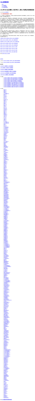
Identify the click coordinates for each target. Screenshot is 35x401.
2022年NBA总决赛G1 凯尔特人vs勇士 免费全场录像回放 (11, 60)
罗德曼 (5, 145)
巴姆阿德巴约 (6, 326)
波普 (5, 327)
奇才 (5, 89)
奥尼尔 (5, 137)
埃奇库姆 (5, 395)
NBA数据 (6, 150)
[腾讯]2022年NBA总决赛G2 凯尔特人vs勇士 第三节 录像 (8, 50)
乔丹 (5, 125)
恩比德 (5, 259)
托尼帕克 (5, 158)
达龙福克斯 (6, 335)
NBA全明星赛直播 (7, 281)
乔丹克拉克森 (6, 306)
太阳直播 (6, 217)
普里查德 (5, 379)
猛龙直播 (5, 222)
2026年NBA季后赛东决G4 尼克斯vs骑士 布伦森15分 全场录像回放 (14, 85)
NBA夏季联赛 (6, 127)
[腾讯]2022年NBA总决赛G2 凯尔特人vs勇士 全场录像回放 (9, 43)
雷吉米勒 (5, 142)
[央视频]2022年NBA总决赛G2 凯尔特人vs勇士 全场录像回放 (9, 38)
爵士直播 (5, 225)
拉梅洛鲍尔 (6, 388)
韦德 (5, 160)
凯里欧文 (5, 186)
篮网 (5, 103)
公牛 (5, 106)
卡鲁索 (5, 329)
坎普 (5, 144)
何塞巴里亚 (6, 202)
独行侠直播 (6, 213)
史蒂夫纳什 (6, 157)
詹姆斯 (5, 162)
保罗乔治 (5, 187)
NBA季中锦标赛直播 (7, 266)
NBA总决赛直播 (7, 247)
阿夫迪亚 (5, 396)
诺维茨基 (5, 161)
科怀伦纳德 (6, 188)
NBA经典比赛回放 (5, 7)
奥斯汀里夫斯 (6, 336)
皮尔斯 (5, 165)
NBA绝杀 (6, 386)
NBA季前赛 (6, 209)
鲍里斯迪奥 (6, 262)
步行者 (5, 96)
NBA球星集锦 (7, 245)
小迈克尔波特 (6, 334)
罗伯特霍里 (6, 193)
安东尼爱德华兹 (6, 206)
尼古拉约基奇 (6, 256)
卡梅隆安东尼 (6, 190)
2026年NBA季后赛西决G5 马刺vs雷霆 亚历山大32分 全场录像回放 (14, 84)
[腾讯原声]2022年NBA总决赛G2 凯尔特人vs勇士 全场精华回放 (9, 41)
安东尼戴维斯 (6, 192)
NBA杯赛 (6, 374)
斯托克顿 (5, 149)
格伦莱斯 (5, 345)
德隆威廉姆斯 (6, 261)
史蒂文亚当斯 (6, 196)
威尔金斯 (5, 343)
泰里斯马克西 (6, 316)
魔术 (5, 94)
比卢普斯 (5, 156)
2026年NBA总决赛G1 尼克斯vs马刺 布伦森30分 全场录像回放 (13, 81)
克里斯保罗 (6, 189)
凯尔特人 (3, 53)
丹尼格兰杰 (6, 371)
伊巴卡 (5, 249)
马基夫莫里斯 (6, 331)
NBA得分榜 (6, 128)
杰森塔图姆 (6, 282)
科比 (5, 126)
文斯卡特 (5, 366)
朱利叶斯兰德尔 (6, 284)
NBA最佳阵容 (6, 258)
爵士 (5, 97)
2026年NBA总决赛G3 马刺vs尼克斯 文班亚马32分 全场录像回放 (13, 79)
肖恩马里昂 (6, 201)
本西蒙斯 (5, 365)
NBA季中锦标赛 (7, 265)
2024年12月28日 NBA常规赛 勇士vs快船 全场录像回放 (7, 74)
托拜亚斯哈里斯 (6, 317)
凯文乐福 (5, 267)
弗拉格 (5, 378)
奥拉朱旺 (5, 135)
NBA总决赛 (8, 53)
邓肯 (5, 151)
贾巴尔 (5, 276)
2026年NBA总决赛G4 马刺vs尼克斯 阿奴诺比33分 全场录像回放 (13, 78)
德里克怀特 (6, 324)
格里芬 (5, 260)
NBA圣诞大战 (6, 279)
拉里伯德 (5, 274)
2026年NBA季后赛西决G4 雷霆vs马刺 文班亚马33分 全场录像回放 (14, 86)
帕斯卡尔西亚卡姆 (7, 272)
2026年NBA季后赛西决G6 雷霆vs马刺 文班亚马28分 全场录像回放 (14, 83)
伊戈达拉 (5, 251)
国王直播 (5, 221)
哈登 (5, 164)
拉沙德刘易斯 (6, 263)
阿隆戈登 (5, 257)
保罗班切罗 (6, 319)
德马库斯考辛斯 (6, 273)
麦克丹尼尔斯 (6, 397)
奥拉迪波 (5, 372)
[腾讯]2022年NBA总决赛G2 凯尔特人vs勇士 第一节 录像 (8, 46)
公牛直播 (5, 215)
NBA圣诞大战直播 (7, 280)
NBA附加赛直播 (7, 368)
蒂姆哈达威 (6, 344)
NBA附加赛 (6, 369)
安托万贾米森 (6, 255)
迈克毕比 (5, 204)
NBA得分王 (6, 129)
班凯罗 (5, 392)
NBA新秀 (6, 270)
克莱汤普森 (6, 185)
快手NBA (6, 387)
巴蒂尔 (5, 248)
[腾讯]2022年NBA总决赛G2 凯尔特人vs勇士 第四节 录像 (8, 51)
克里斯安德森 (6, 197)
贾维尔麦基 (6, 268)
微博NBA (6, 384)
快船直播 (6, 226)
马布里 (5, 383)
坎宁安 (5, 382)
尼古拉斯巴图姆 (6, 321)
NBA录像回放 (4, 2)
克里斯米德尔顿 (6, 285)
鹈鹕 (5, 100)
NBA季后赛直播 (7, 246)
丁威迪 (5, 340)
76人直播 (5, 219)
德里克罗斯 (6, 191)
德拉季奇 (5, 325)
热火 (5, 98)
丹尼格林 (5, 254)
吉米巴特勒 (6, 304)
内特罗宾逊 (6, 199)
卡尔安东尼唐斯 (6, 207)
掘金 (5, 91)
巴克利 (5, 136)
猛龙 (5, 102)
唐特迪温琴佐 (6, 310)
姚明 (5, 381)
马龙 (5, 148)
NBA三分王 (6, 131)
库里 (5, 184)
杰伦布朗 (5, 133)
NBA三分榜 (6, 130)
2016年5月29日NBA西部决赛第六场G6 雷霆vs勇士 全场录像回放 (8, 71)
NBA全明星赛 (6, 278)
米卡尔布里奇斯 (6, 339)
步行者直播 (6, 223)
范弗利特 (5, 275)
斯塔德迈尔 (6, 367)
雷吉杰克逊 (6, 333)
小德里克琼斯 (6, 330)
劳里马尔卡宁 (6, 305)
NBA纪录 (6, 385)
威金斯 (5, 253)
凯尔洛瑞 (5, 271)
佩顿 (5, 143)
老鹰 (5, 92)
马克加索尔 (6, 364)
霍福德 (5, 338)
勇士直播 (6, 212)
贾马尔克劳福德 (6, 198)
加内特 (5, 166)
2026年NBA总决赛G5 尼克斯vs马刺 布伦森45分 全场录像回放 (13, 77)
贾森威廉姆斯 (6, 375)
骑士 (5, 95)
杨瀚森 (5, 373)
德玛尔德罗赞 (6, 277)
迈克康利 (5, 308)
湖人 (5, 104)
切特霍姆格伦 (6, 323)
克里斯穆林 (6, 341)
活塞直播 (5, 218)
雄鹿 (5, 105)
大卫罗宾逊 (6, 152)
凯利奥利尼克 (6, 332)
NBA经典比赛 (6, 244)
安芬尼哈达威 (6, 194)
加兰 (5, 394)
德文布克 (5, 252)
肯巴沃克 (5, 391)
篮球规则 (5, 370)
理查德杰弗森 (6, 195)
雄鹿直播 (6, 216)
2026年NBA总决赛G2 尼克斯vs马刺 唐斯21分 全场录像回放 (13, 80)
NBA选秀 (6, 147)
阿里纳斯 (5, 389)
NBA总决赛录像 (4, 6)
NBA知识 (6, 269)
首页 (2, 4)
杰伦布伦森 (6, 283)
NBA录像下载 (6, 380)
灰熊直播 (5, 224)
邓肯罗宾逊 (6, 312)
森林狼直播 (6, 214)
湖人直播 (6, 211)
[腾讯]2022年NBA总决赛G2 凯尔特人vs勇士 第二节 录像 (8, 48)
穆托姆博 (5, 154)
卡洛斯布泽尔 (6, 313)
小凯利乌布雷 (6, 320)
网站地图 (7, 399)
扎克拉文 (5, 318)
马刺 (5, 101)
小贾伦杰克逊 (6, 132)
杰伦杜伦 (5, 393)
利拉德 (5, 163)
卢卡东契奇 (6, 208)
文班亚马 (6, 250)
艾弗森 (5, 153)
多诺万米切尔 (6, 337)
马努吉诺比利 (6, 159)
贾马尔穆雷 (6, 315)
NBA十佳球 (6, 141)
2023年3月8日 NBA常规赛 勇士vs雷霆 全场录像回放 (6, 69)
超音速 (5, 138)
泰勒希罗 (5, 311)
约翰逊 (5, 134)
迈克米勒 (5, 203)
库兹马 (5, 328)
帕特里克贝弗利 (6, 322)
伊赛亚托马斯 (6, 376)
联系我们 (10, 399)
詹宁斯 (5, 390)
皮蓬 (5, 139)
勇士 (5, 53)
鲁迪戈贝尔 (6, 307)
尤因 (5, 140)
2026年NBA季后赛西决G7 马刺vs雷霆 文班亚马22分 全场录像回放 (14, 82)
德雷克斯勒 (6, 146)
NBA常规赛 (6, 93)
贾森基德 (5, 155)
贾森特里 (5, 200)
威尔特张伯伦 (6, 342)
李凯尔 (5, 309)
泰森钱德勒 (6, 205)
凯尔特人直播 (6, 220)
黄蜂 (5, 90)
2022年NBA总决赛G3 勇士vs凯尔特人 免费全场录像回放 (11, 62)
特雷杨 (5, 377)
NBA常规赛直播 (7, 210)
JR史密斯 (5, 264)
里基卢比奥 (6, 314)
